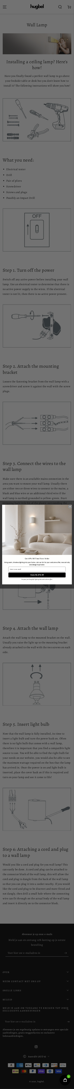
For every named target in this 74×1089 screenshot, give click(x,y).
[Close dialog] (70, 506)
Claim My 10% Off (37, 575)
